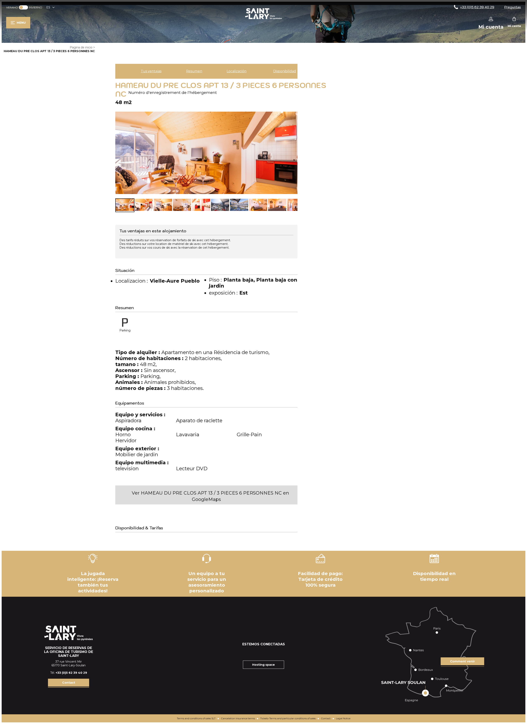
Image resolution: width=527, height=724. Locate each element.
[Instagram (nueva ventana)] (258, 652)
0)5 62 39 (70, 673)
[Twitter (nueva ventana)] (279, 652)
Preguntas (512, 7)
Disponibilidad (284, 71)
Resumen (194, 71)
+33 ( (59, 673)
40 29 (82, 673)
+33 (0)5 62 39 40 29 (477, 7)
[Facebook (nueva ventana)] (248, 652)
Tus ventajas (151, 71)
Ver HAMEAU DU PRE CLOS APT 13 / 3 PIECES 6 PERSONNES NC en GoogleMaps (210, 496)
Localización (236, 71)
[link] (23, 7)
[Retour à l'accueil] (263, 19)
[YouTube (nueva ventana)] (269, 652)
